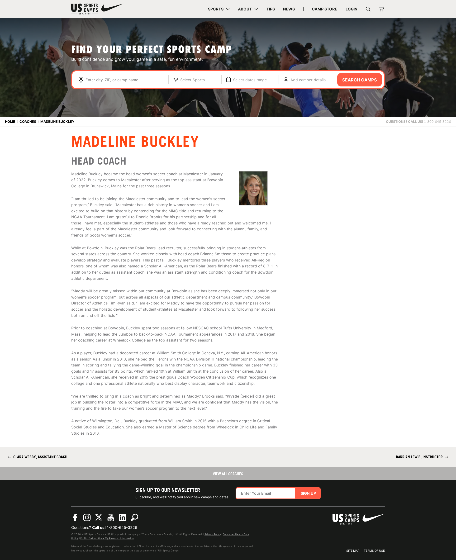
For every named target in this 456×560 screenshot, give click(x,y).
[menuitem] (219, 9)
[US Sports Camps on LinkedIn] (122, 517)
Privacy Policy (212, 534)
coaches (27, 121)
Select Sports (192, 79)
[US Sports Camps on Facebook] (75, 517)
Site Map (353, 550)
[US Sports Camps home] (97, 9)
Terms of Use (374, 550)
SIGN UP (308, 493)
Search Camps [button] (359, 79)
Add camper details (308, 79)
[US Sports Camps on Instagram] (87, 517)
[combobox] (125, 79)
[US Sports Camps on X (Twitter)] (99, 517)
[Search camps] (134, 517)
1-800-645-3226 (122, 527)
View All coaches (228, 473)
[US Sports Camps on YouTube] (110, 517)
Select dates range (250, 79)
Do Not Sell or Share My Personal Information (107, 538)
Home (10, 121)
